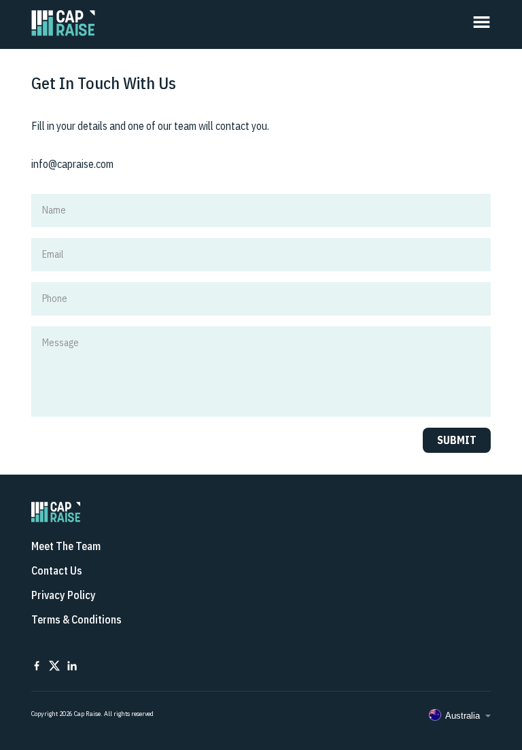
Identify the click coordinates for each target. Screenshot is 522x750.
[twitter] (54, 667)
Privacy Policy (63, 595)
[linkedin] (72, 667)
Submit (456, 440)
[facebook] (36, 667)
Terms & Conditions (76, 619)
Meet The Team (66, 546)
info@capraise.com (72, 164)
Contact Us (56, 570)
